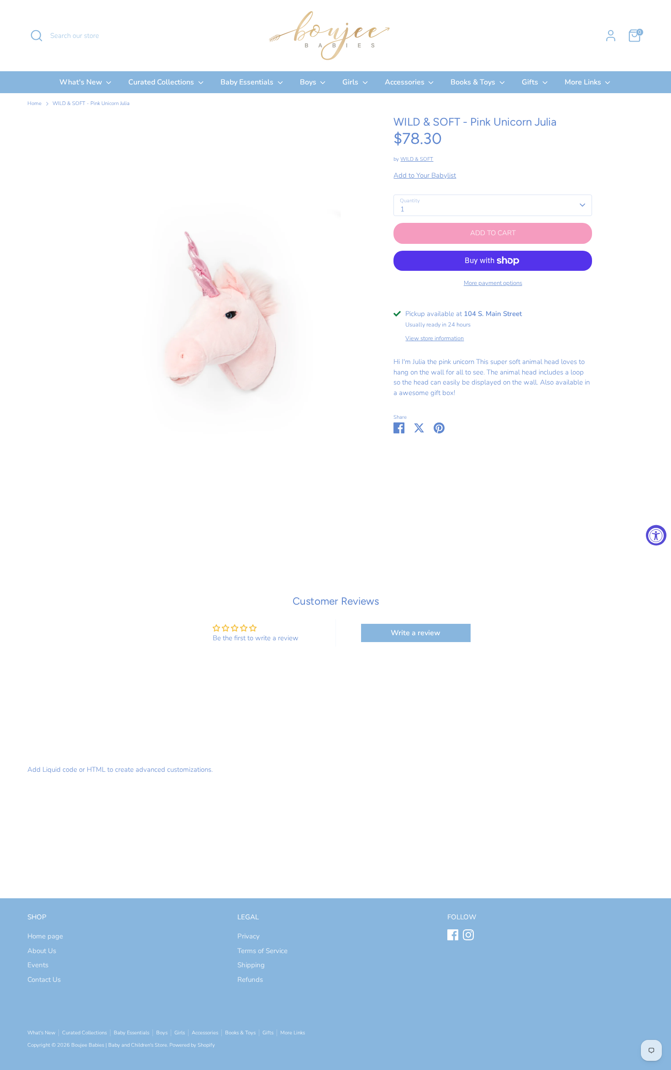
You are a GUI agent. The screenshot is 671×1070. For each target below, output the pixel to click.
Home (34, 103)
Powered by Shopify (192, 1045)
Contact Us (44, 979)
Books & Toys (474, 82)
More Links (584, 82)
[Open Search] (36, 35)
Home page (45, 936)
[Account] (611, 35)
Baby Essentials (247, 82)
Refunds (250, 979)
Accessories (405, 82)
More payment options (493, 283)
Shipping (251, 965)
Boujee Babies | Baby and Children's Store (119, 1045)
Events (37, 965)
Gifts (531, 82)
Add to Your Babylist (424, 175)
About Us (41, 950)
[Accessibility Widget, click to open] (656, 535)
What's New (81, 82)
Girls (351, 82)
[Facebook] (452, 934)
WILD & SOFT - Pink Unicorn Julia (91, 103)
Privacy (248, 936)
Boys (309, 82)
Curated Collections (162, 82)
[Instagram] (468, 934)
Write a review (415, 633)
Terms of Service (262, 950)
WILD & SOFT (416, 159)
